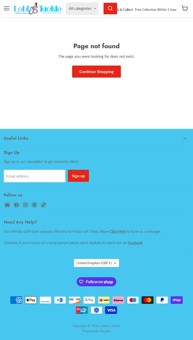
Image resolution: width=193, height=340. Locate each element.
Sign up (78, 175)
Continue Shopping (96, 71)
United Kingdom (94, 263)
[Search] (110, 8)
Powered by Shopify (96, 331)
